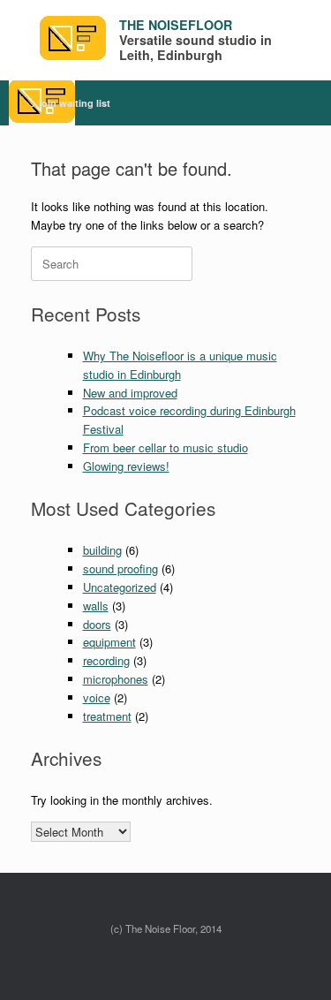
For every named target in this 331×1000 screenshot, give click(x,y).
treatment (107, 716)
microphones (115, 678)
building (102, 550)
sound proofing (120, 568)
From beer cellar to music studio (165, 447)
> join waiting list (70, 103)
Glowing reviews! (126, 466)
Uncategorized (119, 587)
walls (96, 605)
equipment (109, 641)
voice (96, 697)
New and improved (130, 392)
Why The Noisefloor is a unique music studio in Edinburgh (180, 365)
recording (106, 660)
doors (97, 624)
